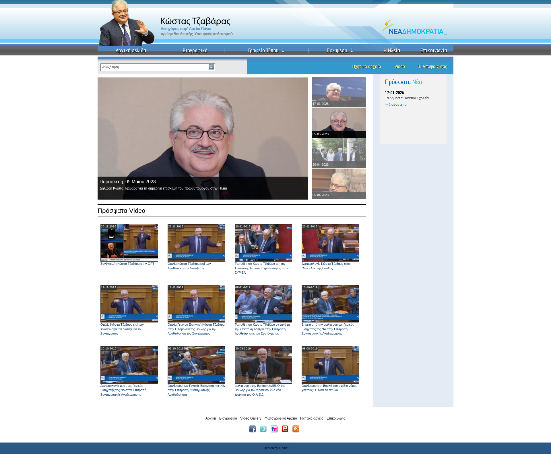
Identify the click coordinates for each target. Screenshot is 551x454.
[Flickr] (276, 431)
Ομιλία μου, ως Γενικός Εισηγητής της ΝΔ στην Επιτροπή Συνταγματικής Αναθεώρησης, (196, 390)
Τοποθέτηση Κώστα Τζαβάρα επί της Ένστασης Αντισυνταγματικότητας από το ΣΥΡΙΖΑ (263, 268)
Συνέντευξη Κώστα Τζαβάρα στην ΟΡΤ (127, 263)
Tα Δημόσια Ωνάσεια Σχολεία (407, 98)
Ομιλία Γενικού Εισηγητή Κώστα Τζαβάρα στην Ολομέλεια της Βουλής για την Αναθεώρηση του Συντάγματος (196, 329)
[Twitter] (265, 431)
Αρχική (210, 418)
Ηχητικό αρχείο (366, 66)
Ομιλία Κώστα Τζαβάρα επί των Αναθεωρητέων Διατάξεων (189, 266)
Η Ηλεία (392, 50)
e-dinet (283, 448)
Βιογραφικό (195, 50)
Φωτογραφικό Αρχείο (281, 418)
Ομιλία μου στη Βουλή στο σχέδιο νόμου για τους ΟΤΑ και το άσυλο (329, 388)
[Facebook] (254, 431)
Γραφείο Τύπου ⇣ (266, 50)
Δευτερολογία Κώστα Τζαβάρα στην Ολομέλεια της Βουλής (326, 266)
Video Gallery (250, 418)
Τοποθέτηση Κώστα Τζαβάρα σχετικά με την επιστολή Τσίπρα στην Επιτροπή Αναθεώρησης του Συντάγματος (262, 329)
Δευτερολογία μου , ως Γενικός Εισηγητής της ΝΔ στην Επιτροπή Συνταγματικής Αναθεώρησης (123, 390)
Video (400, 66)
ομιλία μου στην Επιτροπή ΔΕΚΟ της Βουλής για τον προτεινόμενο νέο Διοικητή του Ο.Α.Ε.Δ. (260, 390)
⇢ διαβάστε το (396, 105)
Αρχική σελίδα (131, 50)
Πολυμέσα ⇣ (340, 50)
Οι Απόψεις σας (432, 66)
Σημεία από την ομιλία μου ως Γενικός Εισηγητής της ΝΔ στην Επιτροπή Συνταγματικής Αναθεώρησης (328, 329)
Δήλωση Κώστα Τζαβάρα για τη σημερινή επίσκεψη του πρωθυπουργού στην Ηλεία (163, 188)
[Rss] (297, 431)
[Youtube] (286, 431)
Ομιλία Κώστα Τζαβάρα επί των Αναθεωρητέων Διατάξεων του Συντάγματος (122, 329)
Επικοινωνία (433, 50)
